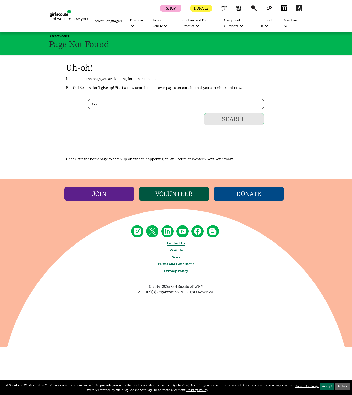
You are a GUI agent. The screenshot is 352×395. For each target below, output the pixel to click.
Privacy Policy (176, 271)
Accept (327, 386)
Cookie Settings (307, 386)
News (176, 257)
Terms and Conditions (176, 264)
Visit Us (176, 250)
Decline (342, 386)
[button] (224, 10)
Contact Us (176, 243)
